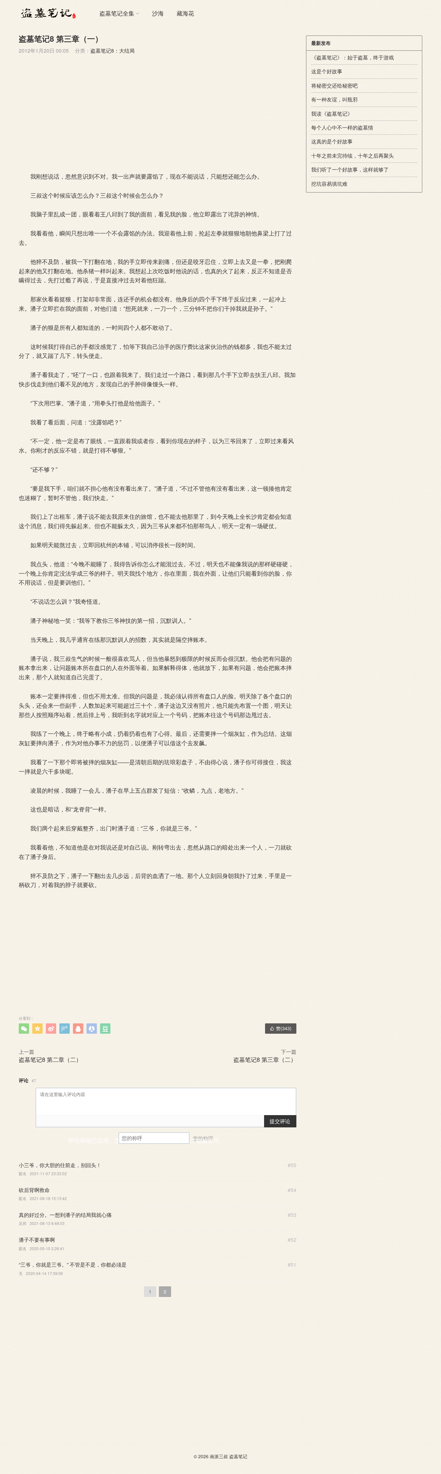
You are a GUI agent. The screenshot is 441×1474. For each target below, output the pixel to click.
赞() (281, 1028)
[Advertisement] (157, 112)
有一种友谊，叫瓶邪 (334, 99)
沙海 (158, 13)
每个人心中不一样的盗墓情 (342, 127)
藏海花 (185, 13)
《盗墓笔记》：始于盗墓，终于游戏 (352, 57)
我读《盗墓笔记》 (332, 113)
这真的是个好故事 (332, 141)
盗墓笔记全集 (116, 13)
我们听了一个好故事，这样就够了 (350, 169)
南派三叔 (219, 1456)
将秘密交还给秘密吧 (334, 85)
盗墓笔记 (238, 1456)
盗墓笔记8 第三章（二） (264, 1059)
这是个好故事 (326, 71)
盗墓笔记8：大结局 (112, 50)
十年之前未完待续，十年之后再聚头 (352, 155)
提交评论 (280, 1121)
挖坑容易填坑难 (329, 183)
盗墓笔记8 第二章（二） (50, 1059)
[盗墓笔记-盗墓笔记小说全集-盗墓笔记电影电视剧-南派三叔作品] (48, 12)
